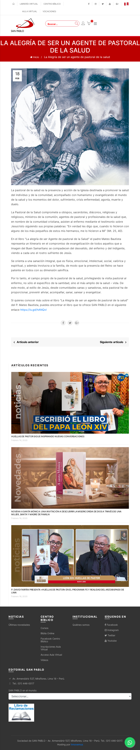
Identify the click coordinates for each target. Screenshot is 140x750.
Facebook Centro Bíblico (50, 640)
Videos (44, 660)
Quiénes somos (81, 624)
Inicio (35, 57)
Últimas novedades (19, 624)
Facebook (112, 624)
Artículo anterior (27, 342)
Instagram (113, 630)
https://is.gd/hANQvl (33, 309)
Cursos (44, 628)
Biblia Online (47, 633)
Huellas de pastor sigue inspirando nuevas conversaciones (47, 436)
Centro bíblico (52, 4)
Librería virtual (29, 4)
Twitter (111, 635)
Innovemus (77, 744)
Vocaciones (49, 11)
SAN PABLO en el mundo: (23, 690)
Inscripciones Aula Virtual (51, 648)
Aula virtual (29, 11)
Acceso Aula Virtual (51, 654)
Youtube (112, 640)
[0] (88, 23)
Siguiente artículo (112, 342)
